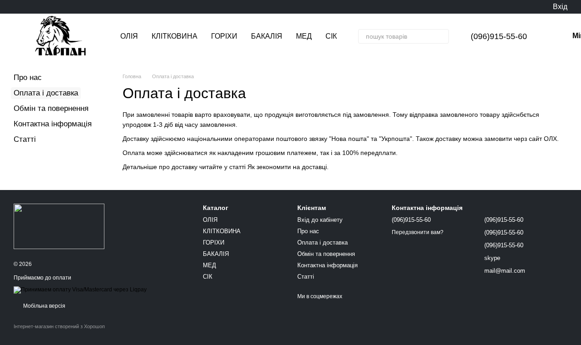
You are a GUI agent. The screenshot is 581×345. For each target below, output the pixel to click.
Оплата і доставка (322, 242)
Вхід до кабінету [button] (320, 219)
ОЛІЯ (129, 36)
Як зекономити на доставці (287, 166)
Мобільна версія (43, 306)
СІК (331, 36)
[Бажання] (526, 6)
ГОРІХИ (224, 36)
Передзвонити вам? (417, 232)
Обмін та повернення (51, 108)
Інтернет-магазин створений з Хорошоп (59, 326)
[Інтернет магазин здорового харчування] (59, 226)
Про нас (28, 77)
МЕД (304, 36)
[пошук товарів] (441, 36)
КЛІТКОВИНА (174, 36)
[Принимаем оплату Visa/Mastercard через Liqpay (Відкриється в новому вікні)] (80, 289)
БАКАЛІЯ (266, 36)
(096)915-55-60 (499, 36)
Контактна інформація (53, 124)
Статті (25, 139)
